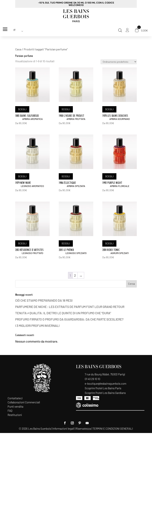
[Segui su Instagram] (72, 423)
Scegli (22, 109)
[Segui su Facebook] (65, 423)
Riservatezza (83, 428)
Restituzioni (15, 415)
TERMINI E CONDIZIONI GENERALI (112, 428)
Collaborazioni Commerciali (24, 402)
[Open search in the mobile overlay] (120, 30)
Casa (18, 49)
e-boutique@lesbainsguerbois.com (105, 383)
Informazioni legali (63, 428)
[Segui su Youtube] (87, 423)
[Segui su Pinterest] (80, 423)
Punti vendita (15, 406)
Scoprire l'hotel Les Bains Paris (103, 388)
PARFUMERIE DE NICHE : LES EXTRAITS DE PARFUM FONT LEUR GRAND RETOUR (69, 306)
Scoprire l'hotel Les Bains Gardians (105, 392)
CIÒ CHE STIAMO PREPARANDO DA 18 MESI (43, 300)
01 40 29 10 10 (92, 379)
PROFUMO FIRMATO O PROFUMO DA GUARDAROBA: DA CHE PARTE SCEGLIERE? (69, 319)
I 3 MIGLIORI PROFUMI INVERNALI (37, 325)
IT (15, 30)
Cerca (131, 283)
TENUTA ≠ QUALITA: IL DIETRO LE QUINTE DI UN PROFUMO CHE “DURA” (63, 313)
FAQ (10, 410)
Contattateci (15, 398)
